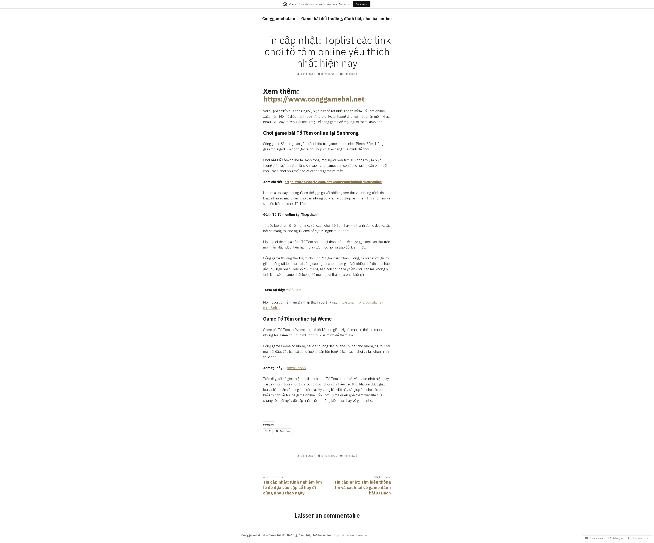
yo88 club (293, 290)
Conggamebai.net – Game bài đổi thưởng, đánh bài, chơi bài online (327, 18)
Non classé (350, 74)
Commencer (362, 4)
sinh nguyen (307, 74)
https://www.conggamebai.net (313, 98)
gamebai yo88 (295, 368)
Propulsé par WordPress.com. (351, 535)
